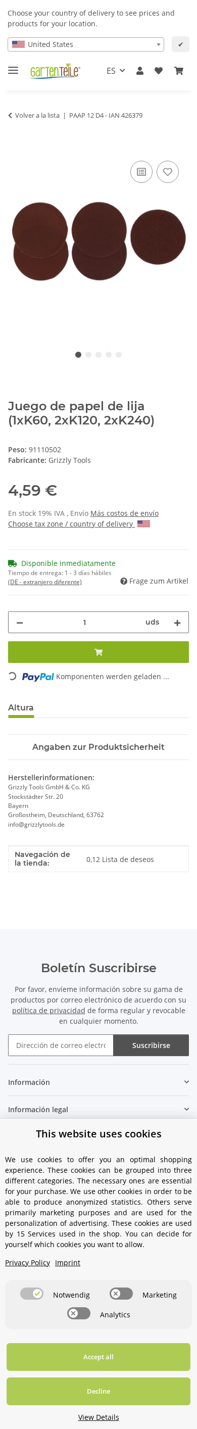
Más (98, 513)
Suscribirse (151, 1045)
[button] (140, 71)
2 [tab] (88, 355)
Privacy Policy (27, 1262)
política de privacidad (48, 1010)
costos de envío (133, 513)
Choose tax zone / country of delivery (71, 524)
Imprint (67, 1262)
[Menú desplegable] (13, 66)
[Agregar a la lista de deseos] (141, 172)
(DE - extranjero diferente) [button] (45, 582)
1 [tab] (78, 355)
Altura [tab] (21, 707)
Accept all (98, 1356)
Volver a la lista (37, 115)
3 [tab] (98, 355)
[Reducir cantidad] (20, 622)
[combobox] (86, 44)
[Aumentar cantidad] (177, 622)
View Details (98, 1417)
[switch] (31, 1294)
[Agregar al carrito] (16, 147)
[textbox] (86, 44)
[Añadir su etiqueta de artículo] (168, 172)
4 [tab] (109, 355)
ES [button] (111, 70)
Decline (98, 1391)
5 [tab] (119, 355)
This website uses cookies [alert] (99, 1133)
